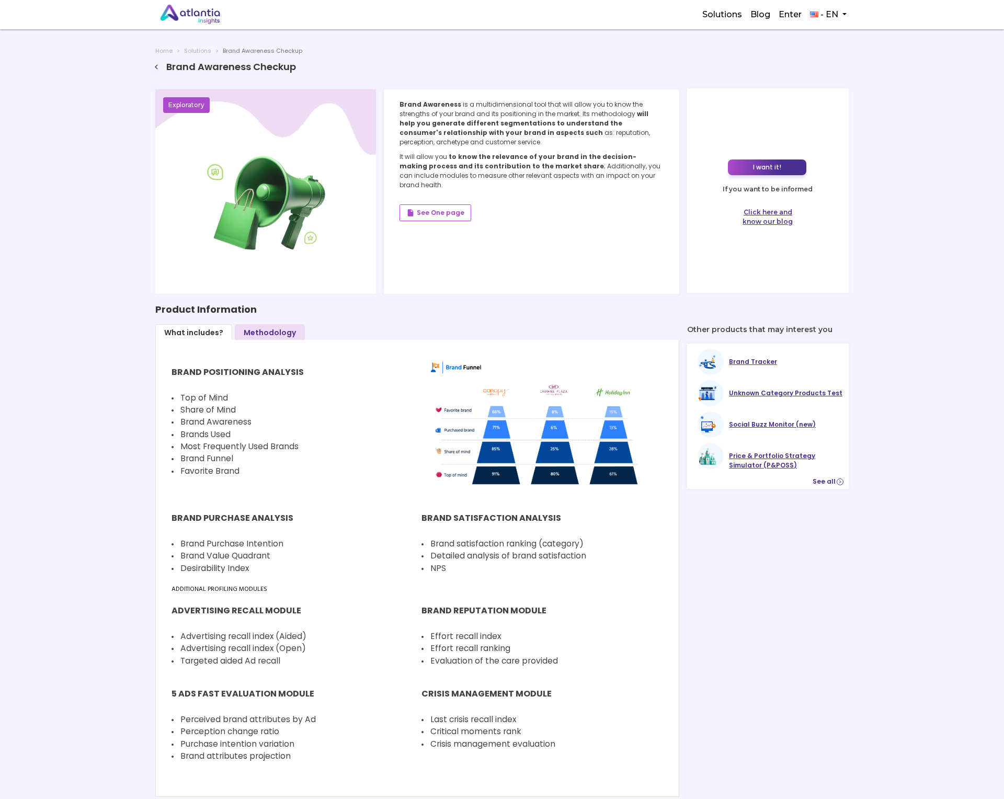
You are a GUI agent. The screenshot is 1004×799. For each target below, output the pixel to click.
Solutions (722, 14)
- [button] (828, 14)
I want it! (767, 167)
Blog (760, 14)
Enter (790, 14)
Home (164, 51)
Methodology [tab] (270, 332)
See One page (435, 213)
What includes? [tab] (193, 332)
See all (828, 481)
